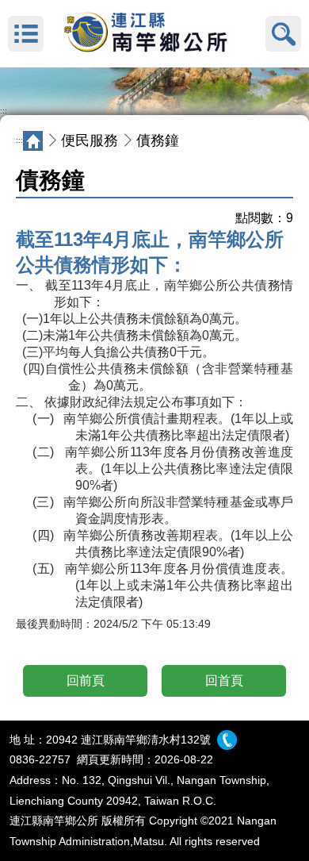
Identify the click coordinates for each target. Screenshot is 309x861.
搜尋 (283, 34)
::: (3, 111)
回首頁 (224, 680)
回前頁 (86, 680)
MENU (26, 34)
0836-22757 (40, 759)
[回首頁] (154, 34)
